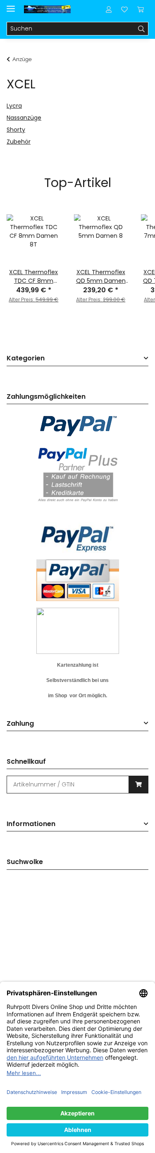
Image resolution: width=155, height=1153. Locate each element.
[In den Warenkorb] (138, 784)
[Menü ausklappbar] (11, 5)
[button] (109, 9)
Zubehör (19, 141)
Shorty (16, 129)
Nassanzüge (24, 118)
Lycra (14, 106)
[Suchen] (141, 29)
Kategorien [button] (26, 358)
